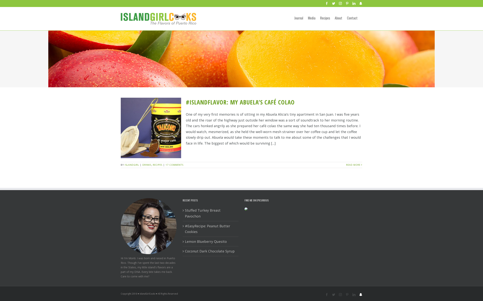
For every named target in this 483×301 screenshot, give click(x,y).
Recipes (157, 164)
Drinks (146, 164)
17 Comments (174, 164)
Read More (353, 164)
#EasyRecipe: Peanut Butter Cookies (207, 229)
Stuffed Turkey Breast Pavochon (203, 213)
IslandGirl (132, 164)
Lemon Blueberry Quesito (206, 241)
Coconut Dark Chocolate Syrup (210, 251)
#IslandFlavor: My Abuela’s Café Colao (240, 102)
